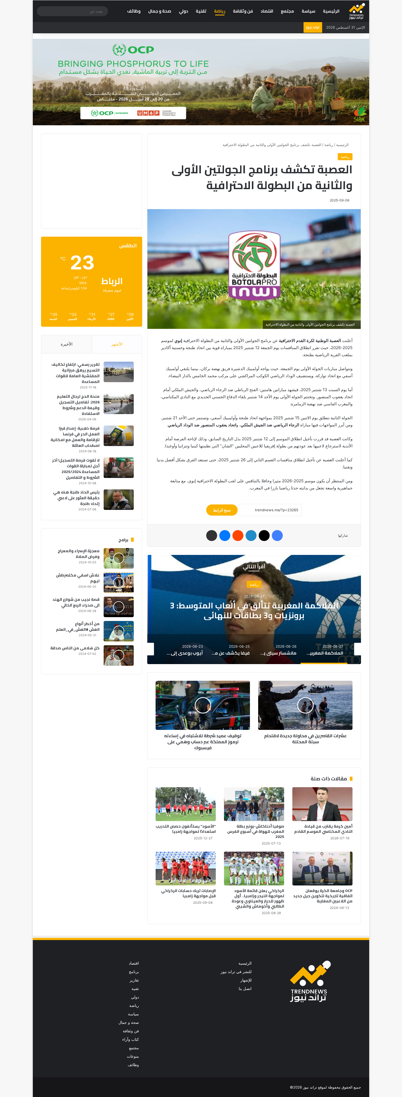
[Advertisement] (88, 180)
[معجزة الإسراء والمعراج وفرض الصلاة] (119, 558)
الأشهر (117, 344)
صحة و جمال (159, 11)
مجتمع (287, 11)
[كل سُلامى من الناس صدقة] (119, 655)
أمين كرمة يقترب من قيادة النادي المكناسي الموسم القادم (323, 829)
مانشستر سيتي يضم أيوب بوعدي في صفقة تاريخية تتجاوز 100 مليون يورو (254, 610)
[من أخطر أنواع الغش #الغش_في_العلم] (119, 631)
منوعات (133, 1056)
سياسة (308, 11)
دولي (183, 11)
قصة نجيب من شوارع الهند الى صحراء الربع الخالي (76, 602)
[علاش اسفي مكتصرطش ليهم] (119, 582)
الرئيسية (331, 11)
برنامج (134, 972)
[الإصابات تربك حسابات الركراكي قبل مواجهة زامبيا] (186, 868)
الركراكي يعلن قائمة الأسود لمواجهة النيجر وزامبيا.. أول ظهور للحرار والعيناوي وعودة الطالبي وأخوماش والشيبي (258, 898)
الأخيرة (66, 344)
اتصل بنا (245, 988)
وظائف (134, 11)
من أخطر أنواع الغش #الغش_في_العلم (78, 626)
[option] (254, 609)
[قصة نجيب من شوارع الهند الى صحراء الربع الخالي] (119, 607)
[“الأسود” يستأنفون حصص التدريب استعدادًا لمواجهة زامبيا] (186, 804)
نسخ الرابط (222, 510)
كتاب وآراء (130, 1039)
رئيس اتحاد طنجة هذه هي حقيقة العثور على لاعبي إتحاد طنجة (76, 498)
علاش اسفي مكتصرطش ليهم (78, 578)
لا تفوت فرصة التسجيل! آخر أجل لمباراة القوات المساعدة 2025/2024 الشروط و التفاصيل (76, 469)
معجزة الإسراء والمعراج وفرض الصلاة (79, 553)
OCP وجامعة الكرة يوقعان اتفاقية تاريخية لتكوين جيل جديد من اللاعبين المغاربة (323, 896)
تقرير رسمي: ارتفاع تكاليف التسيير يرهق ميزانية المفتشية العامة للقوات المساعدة (75, 373)
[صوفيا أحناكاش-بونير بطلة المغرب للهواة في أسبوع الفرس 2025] (254, 804)
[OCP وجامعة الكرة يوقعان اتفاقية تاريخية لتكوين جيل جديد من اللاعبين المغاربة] (322, 868)
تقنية (201, 11)
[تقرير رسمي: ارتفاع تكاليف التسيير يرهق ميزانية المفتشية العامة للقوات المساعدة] (119, 372)
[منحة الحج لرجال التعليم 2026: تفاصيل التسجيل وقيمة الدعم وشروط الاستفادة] (119, 404)
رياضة (219, 11)
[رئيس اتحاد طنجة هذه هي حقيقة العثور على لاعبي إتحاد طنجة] (119, 499)
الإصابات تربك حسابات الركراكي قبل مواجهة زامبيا (188, 893)
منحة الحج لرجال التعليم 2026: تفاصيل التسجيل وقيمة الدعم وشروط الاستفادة (78, 405)
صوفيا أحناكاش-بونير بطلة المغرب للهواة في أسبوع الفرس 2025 (255, 831)
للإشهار (246, 980)
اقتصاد (267, 11)
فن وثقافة (243, 11)
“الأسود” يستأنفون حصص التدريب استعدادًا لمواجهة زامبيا (186, 829)
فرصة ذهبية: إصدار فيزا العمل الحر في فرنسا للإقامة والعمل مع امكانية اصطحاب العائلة (75, 437)
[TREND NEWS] (357, 11)
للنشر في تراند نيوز (236, 972)
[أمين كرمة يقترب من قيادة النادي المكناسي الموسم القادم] (322, 804)
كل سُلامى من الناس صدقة (75, 648)
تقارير (134, 980)
